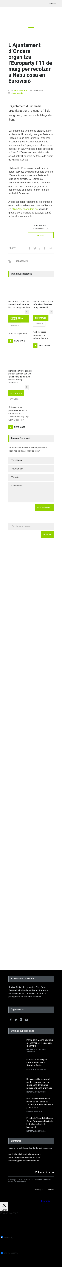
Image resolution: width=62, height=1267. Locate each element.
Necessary (9, 1237)
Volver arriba (42, 1172)
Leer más (45, 1201)
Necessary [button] (5, 1235)
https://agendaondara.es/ (25, 209)
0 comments (17, 93)
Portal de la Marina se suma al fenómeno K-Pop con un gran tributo (19, 304)
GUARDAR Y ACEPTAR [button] (11, 1266)
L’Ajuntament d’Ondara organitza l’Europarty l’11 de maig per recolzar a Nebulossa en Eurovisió (30, 63)
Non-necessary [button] (7, 1250)
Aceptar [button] (37, 1201)
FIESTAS (29, 1111)
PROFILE (41, 235)
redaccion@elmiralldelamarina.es (24, 1157)
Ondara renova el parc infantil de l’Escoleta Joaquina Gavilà (43, 304)
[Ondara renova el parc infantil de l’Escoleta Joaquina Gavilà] (43, 290)
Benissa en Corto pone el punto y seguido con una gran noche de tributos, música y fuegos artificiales (20, 377)
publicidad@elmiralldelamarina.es (24, 1154)
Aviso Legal (38, 1190)
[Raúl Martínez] (15, 230)
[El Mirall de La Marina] (31, 15)
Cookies (50, 1190)
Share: (12, 248)
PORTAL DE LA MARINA (17, 319)
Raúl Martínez (40, 225)
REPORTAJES (20, 90)
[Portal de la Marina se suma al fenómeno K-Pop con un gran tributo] (18, 290)
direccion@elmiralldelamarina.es (23, 1160)
